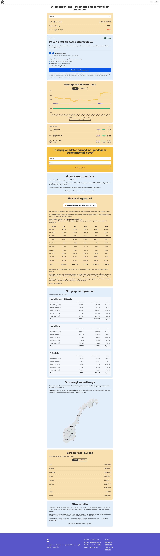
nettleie (92, 516)
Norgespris (66, 519)
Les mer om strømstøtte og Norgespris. (80, 524)
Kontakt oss (108, 542)
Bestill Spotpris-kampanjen (80, 70)
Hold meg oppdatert (80, 167)
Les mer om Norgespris (55, 283)
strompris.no (67, 77)
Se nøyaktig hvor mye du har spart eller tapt (80, 205)
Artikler (157, 2)
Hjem (151, 2)
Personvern (108, 545)
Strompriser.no (51, 545)
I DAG (75, 88)
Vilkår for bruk (109, 547)
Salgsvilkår (108, 550)
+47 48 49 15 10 (96, 545)
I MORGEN (83, 88)
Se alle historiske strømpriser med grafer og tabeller (80, 191)
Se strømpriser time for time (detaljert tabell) (80, 119)
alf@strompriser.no (95, 542)
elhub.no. (51, 271)
